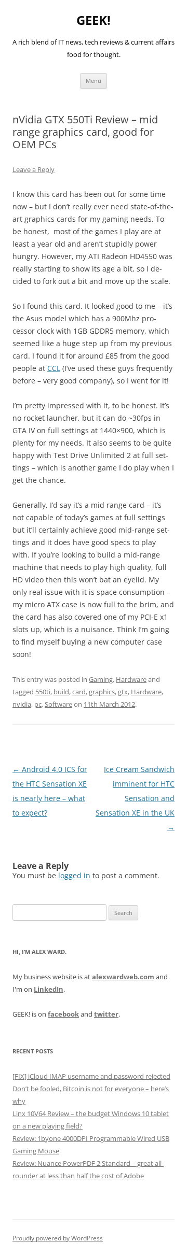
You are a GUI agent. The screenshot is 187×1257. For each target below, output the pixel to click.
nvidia (21, 704)
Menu (93, 80)
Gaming (101, 679)
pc (38, 704)
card (79, 691)
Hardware (131, 679)
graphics (102, 691)
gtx (123, 691)
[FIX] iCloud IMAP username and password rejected (91, 1076)
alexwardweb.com (123, 976)
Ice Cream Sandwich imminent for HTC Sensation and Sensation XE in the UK (135, 798)
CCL (53, 368)
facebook (63, 1014)
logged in (74, 875)
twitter (106, 1014)
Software (58, 704)
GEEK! (93, 20)
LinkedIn (48, 989)
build (61, 691)
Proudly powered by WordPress (57, 1238)
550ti (42, 691)
